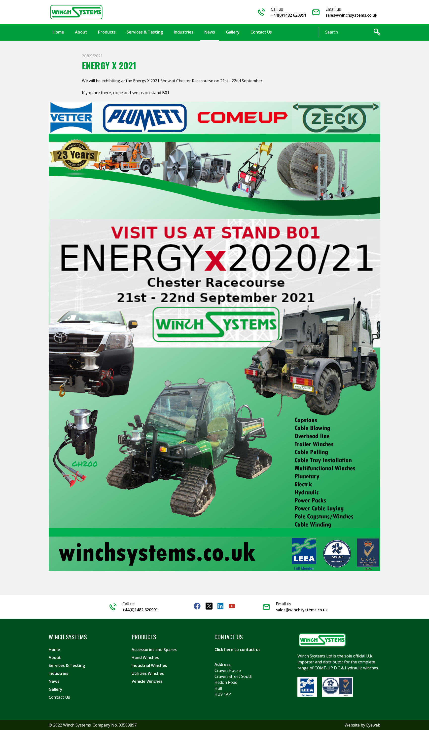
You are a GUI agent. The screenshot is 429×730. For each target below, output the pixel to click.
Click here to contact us (237, 649)
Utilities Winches (148, 673)
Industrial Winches (149, 665)
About (55, 657)
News (54, 681)
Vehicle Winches (147, 681)
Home (54, 649)
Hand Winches (145, 657)
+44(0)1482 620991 (288, 15)
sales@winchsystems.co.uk (351, 15)
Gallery (55, 689)
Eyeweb (373, 725)
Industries (58, 673)
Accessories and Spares (154, 649)
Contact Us (59, 697)
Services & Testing (67, 665)
